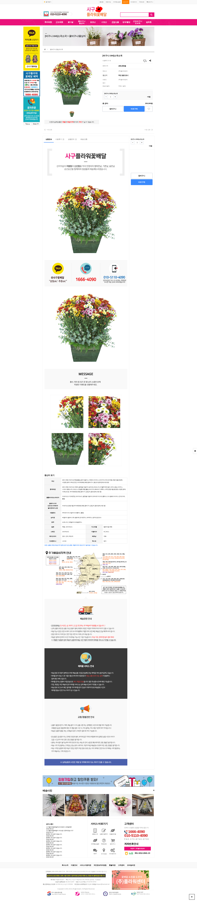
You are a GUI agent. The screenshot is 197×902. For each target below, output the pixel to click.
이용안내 (74, 865)
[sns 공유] (150, 60)
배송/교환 (83, 139)
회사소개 (65, 865)
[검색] (151, 14)
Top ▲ (27, 124)
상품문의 (72, 139)
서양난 (104, 22)
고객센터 (121, 865)
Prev (41, 14)
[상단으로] (192, 897)
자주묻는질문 (117, 2)
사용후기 (59, 139)
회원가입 (108, 2)
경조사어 (125, 2)
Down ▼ (36, 124)
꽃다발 (70, 22)
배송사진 (98, 790)
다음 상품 (147, 129)
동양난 (93, 22)
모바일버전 (131, 865)
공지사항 (49, 824)
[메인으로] (45, 49)
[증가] (115, 97)
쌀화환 (149, 22)
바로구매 (134, 109)
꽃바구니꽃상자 (81, 22)
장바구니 (150, 2)
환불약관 (112, 865)
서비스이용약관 (85, 865)
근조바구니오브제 (137, 22)
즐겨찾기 (48, 2)
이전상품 (49, 129)
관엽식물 (115, 22)
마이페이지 (134, 2)
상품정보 (49, 139)
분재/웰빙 (126, 22)
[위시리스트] (149, 109)
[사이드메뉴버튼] (195, 451)
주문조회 (141, 2)
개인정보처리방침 (100, 865)
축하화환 (48, 22)
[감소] (106, 97)
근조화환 (59, 22)
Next (72, 14)
